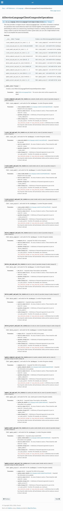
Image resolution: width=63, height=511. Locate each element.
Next (57, 499)
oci (32, 2)
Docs (3, 8)
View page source (55, 10)
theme (18, 508)
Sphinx (10, 508)
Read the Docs (32, 508)
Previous (7, 499)
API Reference (11, 8)
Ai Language (19, 8)
